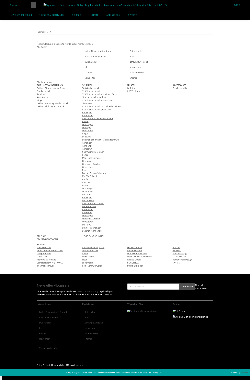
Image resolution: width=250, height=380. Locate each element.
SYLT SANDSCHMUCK (93, 236)
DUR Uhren (132, 88)
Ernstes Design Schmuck (94, 173)
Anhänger (41, 94)
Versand (80, 365)
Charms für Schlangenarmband (97, 118)
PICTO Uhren (133, 91)
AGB (132, 56)
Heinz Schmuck (134, 247)
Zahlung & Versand (139, 61)
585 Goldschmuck (90, 88)
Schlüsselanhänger (91, 227)
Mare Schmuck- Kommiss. (139, 256)
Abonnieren (187, 286)
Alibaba (176, 247)
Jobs (86, 67)
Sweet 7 (176, 262)
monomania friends (46, 259)
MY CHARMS (88, 200)
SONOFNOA (133, 262)
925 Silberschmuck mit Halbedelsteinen (101, 106)
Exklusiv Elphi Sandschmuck (50, 106)
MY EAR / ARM (89, 206)
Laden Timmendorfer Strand (98, 51)
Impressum (135, 67)
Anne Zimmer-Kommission (50, 250)
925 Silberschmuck (91, 91)
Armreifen (87, 148)
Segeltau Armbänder (92, 230)
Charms (86, 182)
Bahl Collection (134, 250)
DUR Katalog (90, 61)
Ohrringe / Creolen (91, 164)
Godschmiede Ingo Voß (93, 247)
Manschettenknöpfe (92, 158)
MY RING (86, 224)
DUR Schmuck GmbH (137, 253)
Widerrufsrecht (137, 72)
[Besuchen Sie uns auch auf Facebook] (39, 353)
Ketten (85, 121)
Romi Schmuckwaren (92, 265)
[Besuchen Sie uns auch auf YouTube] (39, 356)
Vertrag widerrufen (48, 348)
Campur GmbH (44, 253)
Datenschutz (136, 51)
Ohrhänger (87, 124)
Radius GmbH (134, 259)
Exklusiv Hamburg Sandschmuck (52, 103)
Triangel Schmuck (45, 265)
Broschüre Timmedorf (95, 56)
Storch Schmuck (135, 265)
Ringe (39, 100)
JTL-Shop (244, 372)
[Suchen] (33, 5)
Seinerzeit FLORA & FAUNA (50, 262)
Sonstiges (86, 136)
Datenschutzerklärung (87, 291)
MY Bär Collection (90, 176)
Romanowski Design (182, 259)
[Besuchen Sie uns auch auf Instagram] (39, 359)
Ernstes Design (180, 253)
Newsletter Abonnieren (201, 286)
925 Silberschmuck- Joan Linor (96, 109)
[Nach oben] (1, 378)
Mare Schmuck (89, 256)
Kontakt (88, 72)
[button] (224, 5)
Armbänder (42, 97)
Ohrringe (86, 127)
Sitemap (134, 77)
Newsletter (89, 77)
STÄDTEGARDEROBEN (47, 239)
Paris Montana (44, 247)
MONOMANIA (179, 256)
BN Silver (177, 250)
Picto (84, 259)
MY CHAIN (87, 194)
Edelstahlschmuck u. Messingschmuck (100, 139)
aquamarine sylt (90, 250)
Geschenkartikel (180, 88)
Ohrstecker (87, 130)
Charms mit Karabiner (93, 151)
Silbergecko (87, 262)
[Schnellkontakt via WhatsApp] (142, 310)
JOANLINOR (42, 256)
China (85, 253)
